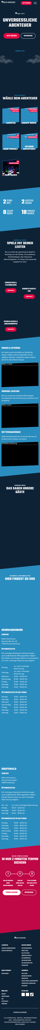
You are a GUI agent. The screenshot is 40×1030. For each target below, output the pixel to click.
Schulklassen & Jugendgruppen (10, 316)
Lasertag (10, 118)
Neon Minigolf (10, 144)
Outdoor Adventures (29, 144)
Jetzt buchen (26, 3)
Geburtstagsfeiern (29, 284)
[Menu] (35, 3)
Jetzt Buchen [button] (12, 36)
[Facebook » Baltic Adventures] (23, 994)
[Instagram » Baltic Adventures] (27, 994)
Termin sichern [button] (12, 892)
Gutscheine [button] (28, 36)
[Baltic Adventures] (8, 3)
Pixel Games (10, 170)
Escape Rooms (29, 118)
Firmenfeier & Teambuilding (10, 281)
